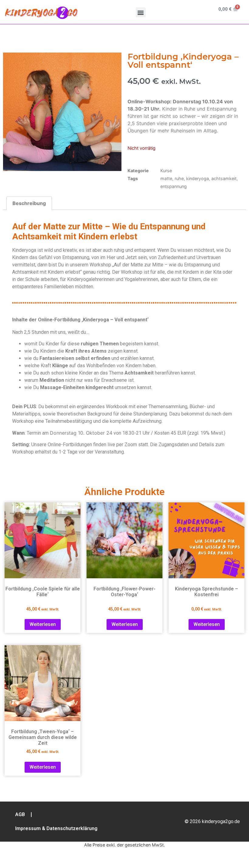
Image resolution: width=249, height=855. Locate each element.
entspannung (173, 186)
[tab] (29, 203)
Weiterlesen (42, 624)
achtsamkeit (224, 178)
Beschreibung (29, 203)
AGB (20, 814)
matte (166, 178)
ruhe (179, 178)
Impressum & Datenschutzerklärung (56, 828)
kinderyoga (197, 178)
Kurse (166, 170)
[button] (141, 12)
